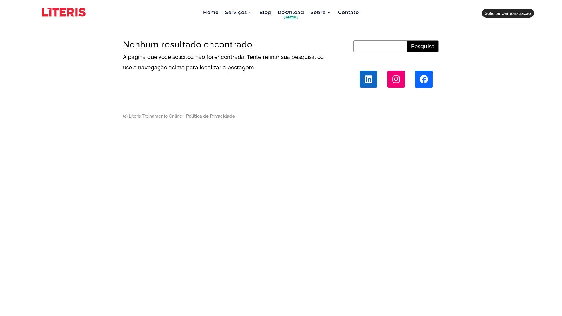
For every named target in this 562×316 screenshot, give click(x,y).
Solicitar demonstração (508, 13)
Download (291, 14)
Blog (265, 12)
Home (211, 12)
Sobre (318, 12)
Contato (348, 12)
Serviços (236, 12)
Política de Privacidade (210, 116)
